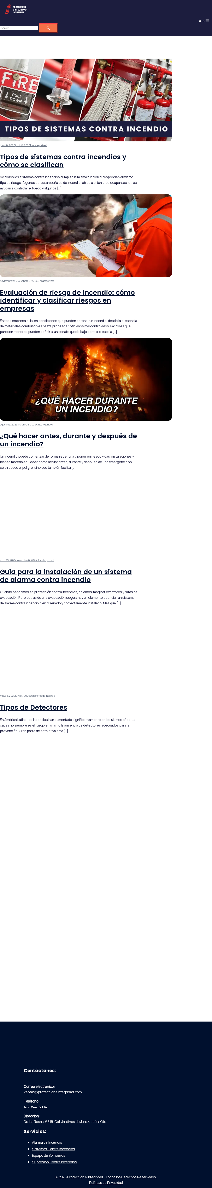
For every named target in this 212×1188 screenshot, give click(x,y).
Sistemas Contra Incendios (53, 1149)
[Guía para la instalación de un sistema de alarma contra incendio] (86, 555)
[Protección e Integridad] (15, 14)
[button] (202, 20)
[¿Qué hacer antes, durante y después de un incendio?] (86, 419)
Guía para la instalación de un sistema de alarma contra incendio (66, 575)
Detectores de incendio (42, 696)
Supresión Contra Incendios (54, 1162)
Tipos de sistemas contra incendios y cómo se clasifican (63, 160)
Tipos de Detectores (33, 707)
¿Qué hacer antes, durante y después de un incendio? (68, 439)
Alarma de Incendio (47, 1142)
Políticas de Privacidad (106, 1182)
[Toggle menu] (207, 20)
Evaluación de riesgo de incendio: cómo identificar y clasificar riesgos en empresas (67, 300)
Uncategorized (38, 145)
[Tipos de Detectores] (86, 690)
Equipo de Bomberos (48, 1155)
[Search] (48, 28)
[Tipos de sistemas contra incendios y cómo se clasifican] (86, 140)
